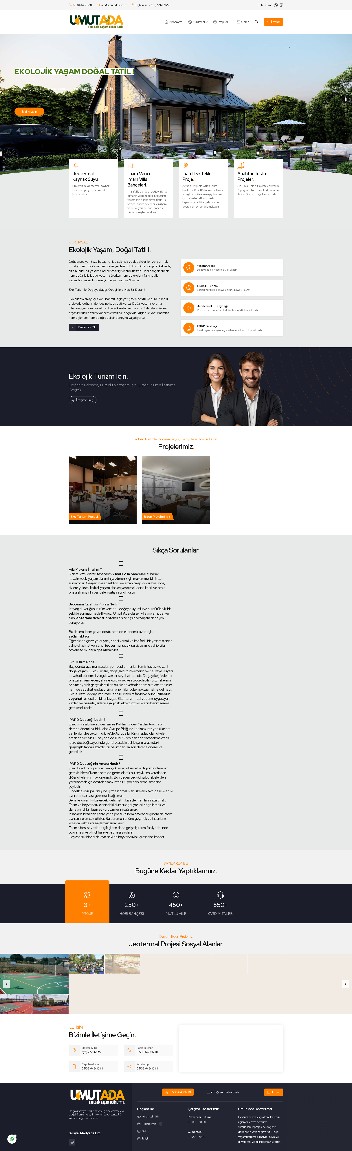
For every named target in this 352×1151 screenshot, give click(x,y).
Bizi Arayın (33, 120)
